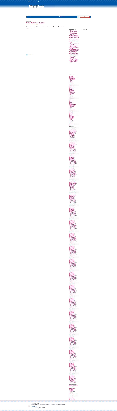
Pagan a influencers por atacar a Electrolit (74, 46)
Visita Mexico (72, 399)
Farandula (72, 93)
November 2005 (73, 369)
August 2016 (72, 229)
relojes (71, 114)
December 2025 (73, 130)
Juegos (71, 100)
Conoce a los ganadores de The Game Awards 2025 (74, 42)
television (71, 118)
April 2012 (72, 286)
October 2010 (72, 305)
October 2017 (72, 214)
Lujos (71, 102)
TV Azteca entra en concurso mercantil (73, 31)
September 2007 (73, 345)
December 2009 (73, 316)
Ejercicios (72, 91)
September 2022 (73, 163)
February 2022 (72, 171)
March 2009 (72, 326)
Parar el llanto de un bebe (35, 23)
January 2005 (72, 379)
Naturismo (72, 106)
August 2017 (72, 216)
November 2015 (73, 239)
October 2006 (72, 357)
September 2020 (73, 183)
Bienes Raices (72, 79)
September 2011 (73, 293)
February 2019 (72, 200)
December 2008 (73, 329)
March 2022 (72, 170)
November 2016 (73, 226)
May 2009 (72, 324)
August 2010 (72, 307)
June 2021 (72, 177)
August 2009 (72, 320)
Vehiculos (71, 121)
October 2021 (72, 175)
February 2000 (72, 382)
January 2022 (72, 172)
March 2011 (72, 300)
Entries (61, 16)
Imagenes (72, 96)
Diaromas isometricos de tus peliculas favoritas (74, 39)
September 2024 (73, 144)
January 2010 (72, 315)
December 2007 (73, 342)
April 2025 (72, 137)
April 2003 (72, 380)
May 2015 (72, 246)
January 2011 (72, 302)
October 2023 (72, 152)
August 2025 (72, 133)
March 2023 (72, 159)
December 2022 (73, 161)
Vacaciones (72, 120)
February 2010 (72, 314)
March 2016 (72, 235)
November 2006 (73, 356)
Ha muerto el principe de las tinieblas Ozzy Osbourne (74, 57)
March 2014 (72, 261)
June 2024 (72, 146)
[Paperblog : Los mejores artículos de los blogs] (34, 407)
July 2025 (72, 134)
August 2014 (72, 255)
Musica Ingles (72, 105)
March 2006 (72, 365)
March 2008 (72, 339)
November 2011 (73, 291)
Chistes (71, 82)
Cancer (71, 81)
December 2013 (73, 264)
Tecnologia (72, 117)
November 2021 (73, 174)
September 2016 (73, 228)
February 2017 (72, 223)
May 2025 (72, 136)
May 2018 (72, 209)
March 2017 (72, 222)
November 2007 (73, 343)
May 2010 (72, 311)
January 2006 (72, 367)
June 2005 (72, 375)
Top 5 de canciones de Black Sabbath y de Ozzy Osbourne (74, 54)
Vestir (71, 122)
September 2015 (73, 241)
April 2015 (72, 247)
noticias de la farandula (74, 393)
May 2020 (72, 186)
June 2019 (72, 197)
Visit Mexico (72, 398)
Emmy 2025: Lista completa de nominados (74, 59)
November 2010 (73, 304)
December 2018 (73, 202)
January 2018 (72, 212)
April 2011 (72, 299)
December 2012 (73, 277)
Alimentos (72, 77)
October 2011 (72, 292)
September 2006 (73, 358)
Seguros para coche (73, 394)
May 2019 (72, 198)
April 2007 (72, 351)
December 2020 (73, 182)
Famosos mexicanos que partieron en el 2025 (74, 37)
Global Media (72, 391)
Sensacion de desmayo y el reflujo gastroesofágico (74, 50)
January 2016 (72, 237)
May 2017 (72, 220)
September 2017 (73, 215)
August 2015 (72, 242)
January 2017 (72, 224)
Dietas (71, 89)
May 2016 (72, 233)
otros (71, 108)
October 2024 (72, 143)
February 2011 (72, 301)
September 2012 (73, 280)
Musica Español (73, 104)
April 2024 (72, 147)
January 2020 (72, 190)
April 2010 (72, 312)
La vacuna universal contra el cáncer (73, 52)
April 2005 (72, 376)
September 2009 (73, 319)
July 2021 (72, 176)
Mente (71, 103)
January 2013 (72, 276)
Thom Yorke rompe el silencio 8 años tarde (73, 61)
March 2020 (72, 188)
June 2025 (72, 135)
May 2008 (72, 337)
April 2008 (72, 338)
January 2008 (72, 341)
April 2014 (72, 260)
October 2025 (72, 132)
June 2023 (72, 156)
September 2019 (73, 195)
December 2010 (73, 303)
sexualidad (72, 116)
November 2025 (73, 131)
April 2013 (72, 273)
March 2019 (72, 199)
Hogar (71, 95)
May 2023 (72, 157)
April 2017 (72, 221)
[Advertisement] (58, 12)
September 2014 (73, 254)
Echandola (72, 90)
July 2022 (72, 165)
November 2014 (73, 252)
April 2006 (72, 364)
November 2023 (73, 151)
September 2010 (73, 306)
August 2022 (72, 164)
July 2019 (72, 196)
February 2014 (72, 262)
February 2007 (72, 353)
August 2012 (72, 281)
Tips (71, 119)
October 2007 (72, 344)
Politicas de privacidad (61, 404)
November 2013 (73, 265)
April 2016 (72, 234)
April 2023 (72, 158)
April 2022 (72, 169)
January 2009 (72, 328)
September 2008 (73, 332)
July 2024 (72, 145)
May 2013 (72, 272)
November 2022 (73, 162)
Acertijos (71, 76)
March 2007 (72, 352)
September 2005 (73, 371)
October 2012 (72, 279)
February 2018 (72, 211)
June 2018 (72, 208)
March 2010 (72, 313)
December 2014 (73, 251)
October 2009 (72, 318)
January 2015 (72, 250)
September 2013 (73, 267)
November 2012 (73, 278)
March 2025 (72, 138)
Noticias (71, 107)
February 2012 (72, 288)
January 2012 (72, 289)
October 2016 (72, 227)
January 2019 (72, 201)
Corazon (71, 83)
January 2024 (72, 150)
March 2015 (72, 248)
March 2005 (72, 377)
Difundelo (71, 389)
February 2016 (72, 236)
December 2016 (73, 225)
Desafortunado (72, 87)
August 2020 (72, 184)
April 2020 (72, 187)
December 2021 (73, 173)
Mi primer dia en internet (73, 385)
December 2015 (73, 238)
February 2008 (72, 340)
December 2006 (73, 355)
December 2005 (73, 368)
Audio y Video (72, 78)
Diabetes (71, 88)
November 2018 (73, 203)
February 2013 (72, 275)
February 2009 (72, 327)
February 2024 (72, 149)
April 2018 (72, 210)
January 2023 (72, 160)
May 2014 (72, 259)
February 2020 (72, 189)
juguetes (71, 101)
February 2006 (72, 366)
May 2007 (72, 350)
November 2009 (73, 317)
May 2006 (72, 363)
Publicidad (72, 113)
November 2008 (73, 330)
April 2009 (72, 325)
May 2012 (72, 285)
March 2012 (72, 287)
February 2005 (72, 378)
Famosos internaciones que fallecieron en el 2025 (74, 36)
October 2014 (72, 253)
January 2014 (72, 263)
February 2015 (72, 249)
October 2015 (72, 240)
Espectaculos (72, 92)
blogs (71, 80)
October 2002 (72, 381)
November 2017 (73, 213)
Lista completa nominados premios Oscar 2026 (73, 33)
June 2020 (72, 185)
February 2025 (72, 139)
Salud (71, 115)
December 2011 (73, 290)
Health (71, 392)
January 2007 (72, 354)
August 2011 (72, 294)
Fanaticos (41, 6)
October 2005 (72, 370)
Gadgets (71, 94)
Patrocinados (72, 109)
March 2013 (72, 274)
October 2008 (72, 331)
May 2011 (72, 298)
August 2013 (72, 268)
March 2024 (72, 148)
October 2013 (72, 266)
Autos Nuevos (72, 388)
